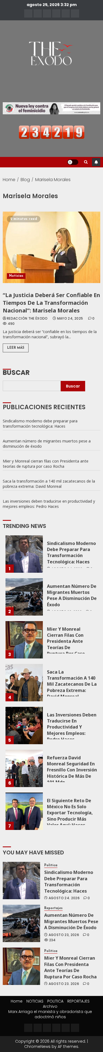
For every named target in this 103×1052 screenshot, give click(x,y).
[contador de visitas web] (52, 132)
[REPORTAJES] (56, 13)
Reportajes (53, 908)
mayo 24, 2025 (70, 318)
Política (50, 865)
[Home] (28, 13)
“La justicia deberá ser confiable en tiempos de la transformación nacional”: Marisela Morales (51, 302)
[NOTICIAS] (38, 13)
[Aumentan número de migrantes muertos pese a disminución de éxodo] (24, 597)
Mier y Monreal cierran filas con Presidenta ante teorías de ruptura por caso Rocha (45, 463)
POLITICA (55, 1001)
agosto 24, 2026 (64, 898)
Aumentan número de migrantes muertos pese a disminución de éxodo (47, 443)
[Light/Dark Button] (72, 162)
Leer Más (15, 348)
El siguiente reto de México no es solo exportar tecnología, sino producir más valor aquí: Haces (70, 813)
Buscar (16, 372)
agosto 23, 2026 (64, 935)
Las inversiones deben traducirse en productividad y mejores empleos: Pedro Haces (49, 504)
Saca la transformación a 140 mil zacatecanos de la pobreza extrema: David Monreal (49, 483)
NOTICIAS (34, 1001)
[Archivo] (66, 13)
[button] (85, 162)
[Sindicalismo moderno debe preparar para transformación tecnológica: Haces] (24, 554)
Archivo (50, 1006)
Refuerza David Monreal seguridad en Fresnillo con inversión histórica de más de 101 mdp (72, 770)
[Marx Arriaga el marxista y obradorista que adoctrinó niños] (75, 13)
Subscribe (96, 162)
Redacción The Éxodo (27, 318)
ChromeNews (37, 1046)
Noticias (16, 276)
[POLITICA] (47, 13)
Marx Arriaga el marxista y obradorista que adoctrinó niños (50, 1014)
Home (17, 1001)
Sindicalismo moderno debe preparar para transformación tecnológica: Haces (40, 423)
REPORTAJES (78, 1001)
